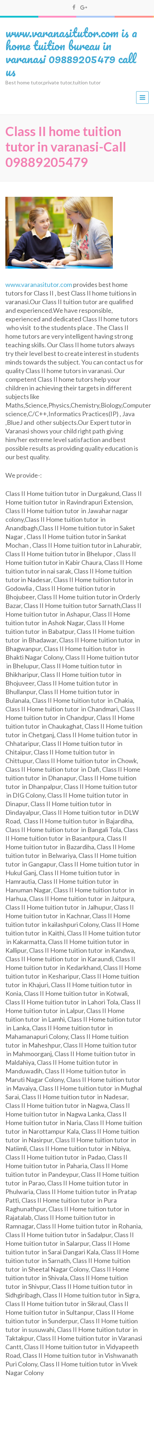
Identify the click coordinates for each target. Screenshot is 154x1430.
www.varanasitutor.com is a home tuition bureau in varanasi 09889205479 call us (71, 51)
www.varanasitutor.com (38, 284)
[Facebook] (74, 7)
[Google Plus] (83, 7)
